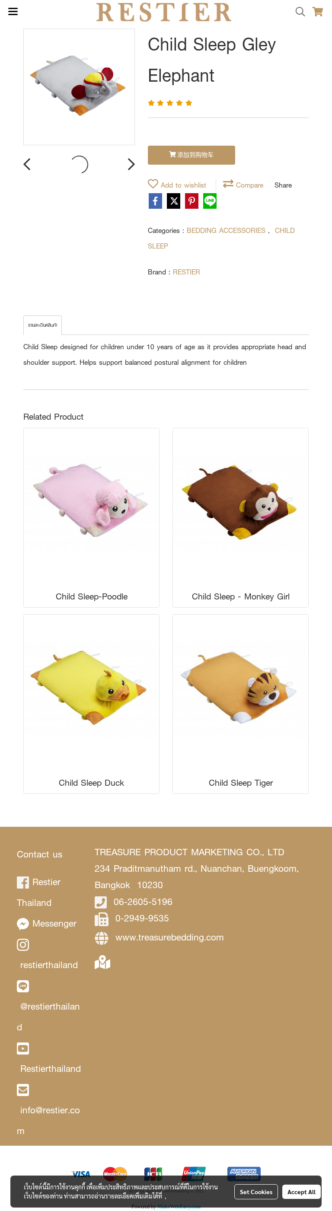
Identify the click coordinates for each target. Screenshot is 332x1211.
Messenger (54, 923)
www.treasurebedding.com (169, 937)
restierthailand (49, 964)
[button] (297, 12)
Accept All (301, 1191)
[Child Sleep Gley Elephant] (79, 87)
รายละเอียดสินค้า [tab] (42, 325)
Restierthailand (50, 1068)
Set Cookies (256, 1191)
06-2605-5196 (143, 901)
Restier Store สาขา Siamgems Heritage (188, 961)
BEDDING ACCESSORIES (227, 230)
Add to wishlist (182, 185)
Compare (248, 185)
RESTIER (186, 272)
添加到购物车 (195, 155)
